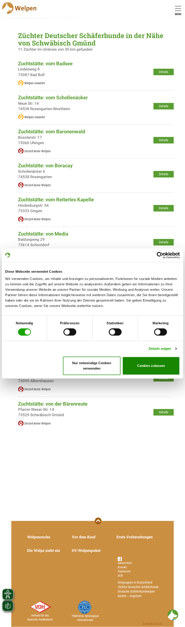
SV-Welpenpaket (86, 550)
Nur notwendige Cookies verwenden (91, 365)
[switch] (69, 332)
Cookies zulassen (151, 366)
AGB (120, 575)
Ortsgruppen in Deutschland (135, 582)
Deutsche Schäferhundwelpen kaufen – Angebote (136, 594)
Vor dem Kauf (83, 536)
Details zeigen (160, 348)
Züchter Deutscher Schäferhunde (138, 587)
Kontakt (122, 567)
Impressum (124, 571)
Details (163, 72)
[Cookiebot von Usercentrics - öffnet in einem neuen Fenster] (160, 255)
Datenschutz (125, 563)
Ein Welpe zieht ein (43, 550)
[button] (172, 614)
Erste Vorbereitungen (134, 536)
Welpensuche (38, 536)
